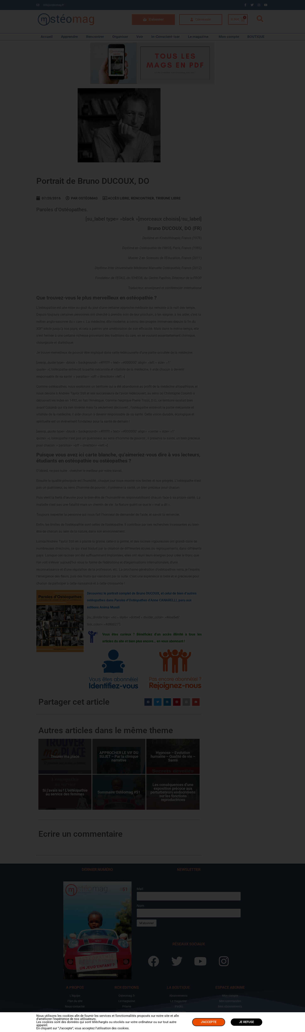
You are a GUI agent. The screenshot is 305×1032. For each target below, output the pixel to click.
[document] (152, 516)
